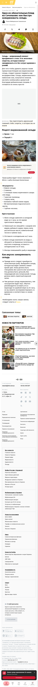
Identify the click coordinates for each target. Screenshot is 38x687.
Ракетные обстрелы (11, 472)
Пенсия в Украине (10, 528)
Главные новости (10, 452)
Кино (6, 534)
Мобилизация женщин (11, 499)
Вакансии (22, 427)
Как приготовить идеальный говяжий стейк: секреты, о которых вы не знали (18, 123)
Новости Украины (10, 455)
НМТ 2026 (7, 559)
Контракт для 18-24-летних (13, 502)
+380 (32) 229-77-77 (12, 660)
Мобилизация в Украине (13, 492)
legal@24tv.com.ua (23, 662)
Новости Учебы (10, 552)
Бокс (6, 585)
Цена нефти (8, 517)
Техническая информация (27, 421)
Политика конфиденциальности (8, 432)
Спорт (7, 582)
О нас (3, 411)
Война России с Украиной (13, 470)
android (7, 630)
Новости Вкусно (6, 7)
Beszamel (12, 25)
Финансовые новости (11, 521)
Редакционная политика (8, 417)
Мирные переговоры (11, 477)
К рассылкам (11, 619)
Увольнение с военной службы (14, 495)
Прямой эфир (9, 457)
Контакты (22, 424)
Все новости (9, 450)
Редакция (4, 414)
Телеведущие (5, 423)
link (21, 392)
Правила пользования (8, 429)
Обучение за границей (11, 564)
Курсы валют (9, 519)
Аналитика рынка (10, 572)
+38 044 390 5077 (25, 386)
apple (19, 630)
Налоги (7, 526)
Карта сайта (23, 435)
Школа (7, 557)
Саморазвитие (9, 561)
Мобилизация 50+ (10, 497)
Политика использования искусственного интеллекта (9, 436)
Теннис (7, 589)
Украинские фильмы (11, 539)
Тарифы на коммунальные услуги (15, 524)
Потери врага (9, 487)
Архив (22, 433)
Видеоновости (9, 459)
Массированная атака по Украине (15, 482)
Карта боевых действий (12, 475)
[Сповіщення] (36, 2)
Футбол (7, 587)
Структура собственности (27, 430)
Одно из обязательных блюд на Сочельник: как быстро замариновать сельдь (30, 7)
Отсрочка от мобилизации (12, 504)
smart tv (7, 635)
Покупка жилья (9, 574)
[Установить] (19, 675)
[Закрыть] (34, 672)
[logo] (11, 2)
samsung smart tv (19, 635)
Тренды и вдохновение (11, 577)
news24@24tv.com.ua (8, 386)
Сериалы (7, 546)
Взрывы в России (10, 484)
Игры (21, 438)
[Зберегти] (33, 29)
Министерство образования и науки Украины (18, 554)
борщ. (18, 302)
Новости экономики (12, 514)
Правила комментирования (27, 418)
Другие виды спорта (11, 594)
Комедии (7, 544)
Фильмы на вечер (10, 541)
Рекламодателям (6, 426)
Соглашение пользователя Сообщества (27, 415)
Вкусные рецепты (17, 7)
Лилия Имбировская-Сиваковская (16, 21)
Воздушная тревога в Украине (14, 479)
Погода (7, 464)
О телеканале (6, 420)
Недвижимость (10, 570)
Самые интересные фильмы (13, 537)
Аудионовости (9, 462)
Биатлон (7, 592)
